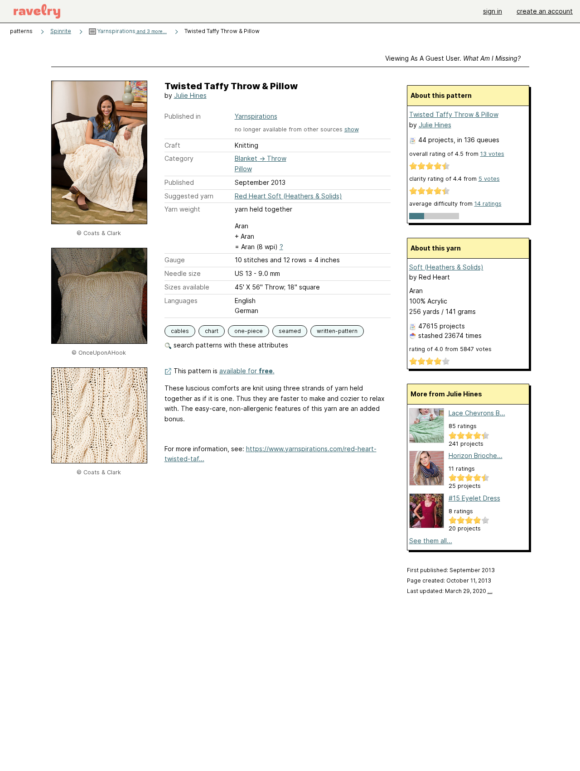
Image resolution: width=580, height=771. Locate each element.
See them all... (430, 541)
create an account (545, 11)
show (351, 129)
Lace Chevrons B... (477, 413)
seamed (290, 331)
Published (179, 182)
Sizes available (186, 287)
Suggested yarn (188, 196)
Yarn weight (182, 209)
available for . (247, 371)
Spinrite (60, 31)
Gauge (174, 260)
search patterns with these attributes (230, 345)
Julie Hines (190, 95)
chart (211, 331)
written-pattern (337, 331)
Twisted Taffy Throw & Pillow (453, 114)
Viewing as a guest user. (453, 58)
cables (180, 331)
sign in (492, 11)
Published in (182, 116)
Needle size (182, 273)
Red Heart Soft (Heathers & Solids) (288, 196)
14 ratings (488, 203)
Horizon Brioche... (476, 455)
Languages (181, 300)
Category (178, 158)
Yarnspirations (131, 31)
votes (492, 153)
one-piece (248, 331)
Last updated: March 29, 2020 (450, 591)
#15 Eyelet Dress (474, 498)
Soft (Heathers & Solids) (446, 267)
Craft (172, 145)
